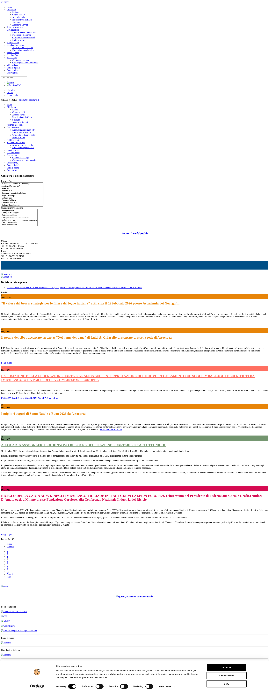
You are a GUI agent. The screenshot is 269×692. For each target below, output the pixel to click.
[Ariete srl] (22, 188)
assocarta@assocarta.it (29, 100)
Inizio (9, 544)
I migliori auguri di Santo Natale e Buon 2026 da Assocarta (43, 413)
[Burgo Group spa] (22, 195)
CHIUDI (5, 2)
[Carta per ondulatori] (19, 215)
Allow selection (226, 675)
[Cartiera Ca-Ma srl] (22, 200)
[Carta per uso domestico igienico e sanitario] (19, 220)
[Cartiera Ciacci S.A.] (22, 203)
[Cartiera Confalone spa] (22, 205)
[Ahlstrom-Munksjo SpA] (22, 186)
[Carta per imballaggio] (19, 213)
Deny (226, 684)
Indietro (10, 546)
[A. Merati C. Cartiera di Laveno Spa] (22, 184)
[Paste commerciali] (19, 225)
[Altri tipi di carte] (19, 210)
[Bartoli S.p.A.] (22, 191)
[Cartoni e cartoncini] (19, 222)
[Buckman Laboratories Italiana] (22, 193)
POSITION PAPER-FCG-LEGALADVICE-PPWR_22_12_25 (29, 398)
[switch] (100, 686)
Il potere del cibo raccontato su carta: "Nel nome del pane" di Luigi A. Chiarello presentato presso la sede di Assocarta (86, 337)
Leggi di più (6, 363)
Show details (165, 686)
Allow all (226, 667)
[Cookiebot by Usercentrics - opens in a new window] (37, 686)
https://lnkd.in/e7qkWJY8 (111, 429)
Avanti (10, 574)
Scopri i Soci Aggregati (134, 233)
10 (8, 571)
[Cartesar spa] (22, 198)
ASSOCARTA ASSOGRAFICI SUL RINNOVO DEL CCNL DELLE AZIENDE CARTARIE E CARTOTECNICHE (83, 445)
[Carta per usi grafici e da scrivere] (19, 217)
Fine (9, 577)
